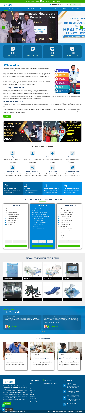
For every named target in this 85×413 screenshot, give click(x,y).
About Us (32, 385)
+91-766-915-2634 (71, 405)
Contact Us (71, 9)
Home (6, 9)
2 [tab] (42, 331)
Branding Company (78, 411)
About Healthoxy (12, 9)
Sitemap (32, 394)
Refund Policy (33, 398)
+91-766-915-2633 (60, 4)
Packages (57, 9)
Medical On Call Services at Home (50, 383)
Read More (8, 368)
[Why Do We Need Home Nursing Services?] (15, 351)
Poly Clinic (78, 9)
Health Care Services (32, 9)
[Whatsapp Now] (3, 405)
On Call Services (21, 9)
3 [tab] (44, 331)
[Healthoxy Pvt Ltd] (8, 5)
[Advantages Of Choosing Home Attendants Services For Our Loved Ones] (69, 351)
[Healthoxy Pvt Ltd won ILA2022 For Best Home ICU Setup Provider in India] (62, 131)
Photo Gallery (64, 9)
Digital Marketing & (70, 411)
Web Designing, (63, 411)
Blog (31, 392)
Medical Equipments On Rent (46, 9)
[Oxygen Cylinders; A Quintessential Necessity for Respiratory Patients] (42, 351)
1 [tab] (40, 331)
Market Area (32, 396)
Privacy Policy (33, 400)
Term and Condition (34, 401)
